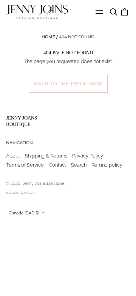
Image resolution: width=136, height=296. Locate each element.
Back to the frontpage (68, 83)
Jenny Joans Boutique (21, 121)
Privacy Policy (87, 156)
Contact (57, 165)
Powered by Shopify (20, 193)
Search (79, 165)
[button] (113, 11)
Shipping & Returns (46, 156)
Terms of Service (25, 165)
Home (48, 36)
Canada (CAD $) (24, 213)
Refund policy (106, 165)
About (13, 156)
